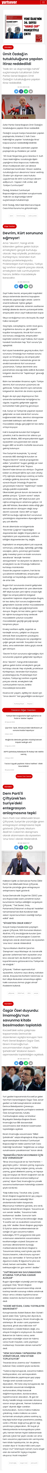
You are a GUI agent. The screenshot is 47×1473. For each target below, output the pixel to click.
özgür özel (23, 1463)
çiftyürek (11, 993)
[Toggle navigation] (43, 2)
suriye (36, 993)
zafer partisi (32, 216)
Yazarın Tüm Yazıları (24, 776)
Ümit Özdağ (21, 216)
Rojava (29, 704)
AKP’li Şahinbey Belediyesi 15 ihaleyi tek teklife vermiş (24, 753)
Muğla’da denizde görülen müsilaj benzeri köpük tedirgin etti (23, 741)
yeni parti (34, 1463)
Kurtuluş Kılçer (19, 704)
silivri (11, 216)
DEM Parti (21, 993)
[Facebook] (21, 91)
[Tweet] (16, 91)
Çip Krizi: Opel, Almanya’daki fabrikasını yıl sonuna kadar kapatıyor (23, 729)
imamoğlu (13, 1463)
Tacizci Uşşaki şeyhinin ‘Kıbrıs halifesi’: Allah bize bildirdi (23, 764)
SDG (29, 993)
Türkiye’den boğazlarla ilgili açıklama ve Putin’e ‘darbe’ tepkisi (23, 717)
